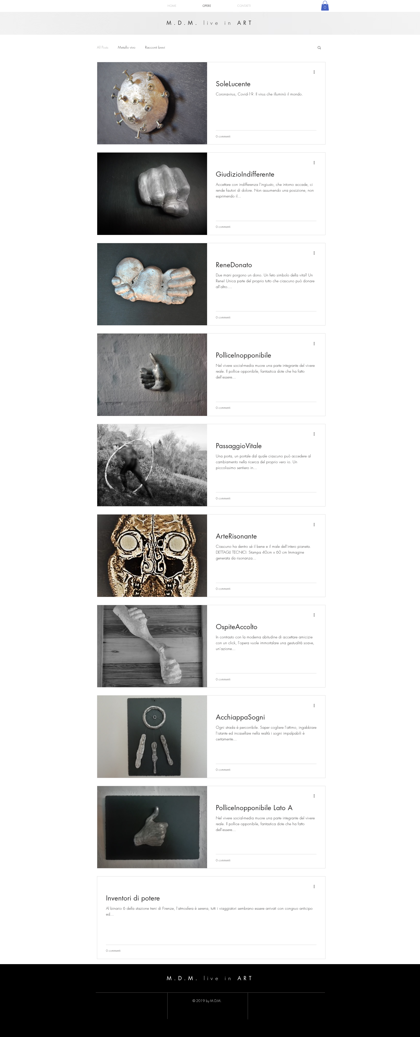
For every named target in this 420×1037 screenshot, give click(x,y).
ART (243, 22)
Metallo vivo (126, 47)
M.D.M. (184, 22)
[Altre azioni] (316, 72)
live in (218, 22)
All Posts (102, 47)
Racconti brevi (155, 47)
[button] (325, 6)
